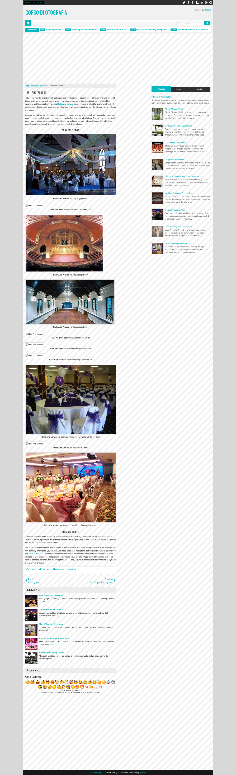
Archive (200, 89)
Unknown (45, 569)
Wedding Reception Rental (75, 29)
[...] (46, 601)
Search (207, 23)
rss (197, 2)
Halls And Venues (35, 92)
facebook (188, 2)
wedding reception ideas (66, 569)
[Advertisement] (70, 59)
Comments (181, 89)
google (193, 2)
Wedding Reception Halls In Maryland (185, 29)
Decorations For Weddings (176, 143)
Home (28, 23)
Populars (161, 89)
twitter (184, 2)
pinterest (211, 2)
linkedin (202, 2)
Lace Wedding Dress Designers (178, 227)
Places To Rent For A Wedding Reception (182, 176)
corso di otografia (46, 12)
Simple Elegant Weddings (175, 109)
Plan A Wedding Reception (176, 244)
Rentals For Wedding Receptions (143, 29)
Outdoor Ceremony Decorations (178, 126)
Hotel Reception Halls (107, 29)
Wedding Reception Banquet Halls (179, 193)
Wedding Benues (44, 29)
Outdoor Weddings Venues (176, 210)
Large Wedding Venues (174, 159)
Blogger (208, 10)
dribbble (206, 2)
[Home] (27, 86)
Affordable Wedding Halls (162, 97)
